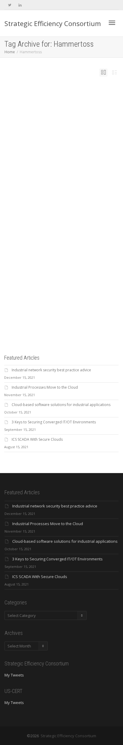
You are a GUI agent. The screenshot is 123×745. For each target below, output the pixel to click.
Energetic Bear (67, 229)
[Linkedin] (20, 5)
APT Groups (56, 226)
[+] (62, 174)
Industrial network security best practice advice (51, 369)
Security (49, 223)
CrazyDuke (45, 229)
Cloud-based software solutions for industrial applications (61, 404)
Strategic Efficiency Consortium (52, 23)
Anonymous (39, 226)
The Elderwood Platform (71, 236)
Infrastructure (40, 223)
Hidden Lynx (39, 233)
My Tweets (14, 675)
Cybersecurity (82, 220)
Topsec (84, 236)
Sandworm (77, 233)
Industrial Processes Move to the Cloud (45, 387)
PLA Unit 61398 (55, 233)
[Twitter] (10, 5)
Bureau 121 (72, 226)
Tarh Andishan (54, 236)
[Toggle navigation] (112, 23)
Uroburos (38, 239)
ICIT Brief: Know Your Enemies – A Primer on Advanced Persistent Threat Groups (60, 211)
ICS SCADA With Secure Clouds (37, 439)
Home (9, 51)
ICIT (46, 233)
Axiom (64, 226)
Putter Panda (66, 233)
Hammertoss (78, 229)
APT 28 (47, 226)
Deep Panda (55, 229)
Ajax (78, 223)
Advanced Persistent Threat (65, 223)
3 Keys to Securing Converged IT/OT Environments (54, 422)
